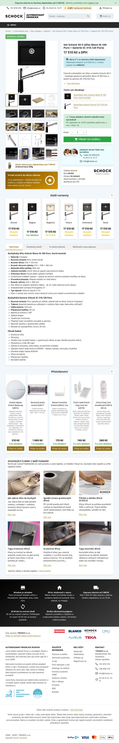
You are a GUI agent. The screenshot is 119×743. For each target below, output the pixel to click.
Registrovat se (80, 661)
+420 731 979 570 (91, 155)
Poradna (55, 685)
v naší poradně (43, 571)
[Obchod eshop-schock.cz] (90, 631)
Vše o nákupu (58, 681)
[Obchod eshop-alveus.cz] (75, 637)
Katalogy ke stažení (60, 668)
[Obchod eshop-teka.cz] (90, 637)
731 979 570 (14, 8)
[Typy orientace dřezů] (24, 533)
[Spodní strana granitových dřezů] (59, 483)
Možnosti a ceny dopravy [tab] (84, 247)
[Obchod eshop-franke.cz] (59, 631)
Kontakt (55, 692)
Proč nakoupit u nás (60, 664)
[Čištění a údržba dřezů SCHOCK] (95, 483)
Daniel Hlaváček (20, 738)
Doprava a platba (59, 654)
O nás (54, 661)
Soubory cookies (59, 678)
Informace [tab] (14, 247)
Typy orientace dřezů (19, 548)
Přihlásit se (78, 657)
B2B (53, 688)
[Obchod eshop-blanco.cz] (75, 631)
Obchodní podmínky (61, 657)
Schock (74, 170)
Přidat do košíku (87, 139)
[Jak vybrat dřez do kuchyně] (24, 483)
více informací (76, 710)
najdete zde (93, 3)
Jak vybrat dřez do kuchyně (22, 498)
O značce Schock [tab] (57, 247)
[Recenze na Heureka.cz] (37, 694)
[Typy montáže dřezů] (95, 533)
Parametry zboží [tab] (34, 247)
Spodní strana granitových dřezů (57, 499)
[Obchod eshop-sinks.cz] (106, 631)
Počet (66, 132)
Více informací (73, 83)
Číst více (11, 515)
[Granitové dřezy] (59, 533)
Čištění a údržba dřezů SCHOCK (90, 499)
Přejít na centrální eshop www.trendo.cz (23, 636)
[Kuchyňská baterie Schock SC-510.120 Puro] (67, 106)
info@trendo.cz (31, 8)
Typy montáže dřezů (89, 548)
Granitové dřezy (51, 548)
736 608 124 (104, 669)
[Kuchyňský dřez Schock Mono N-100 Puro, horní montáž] (67, 96)
